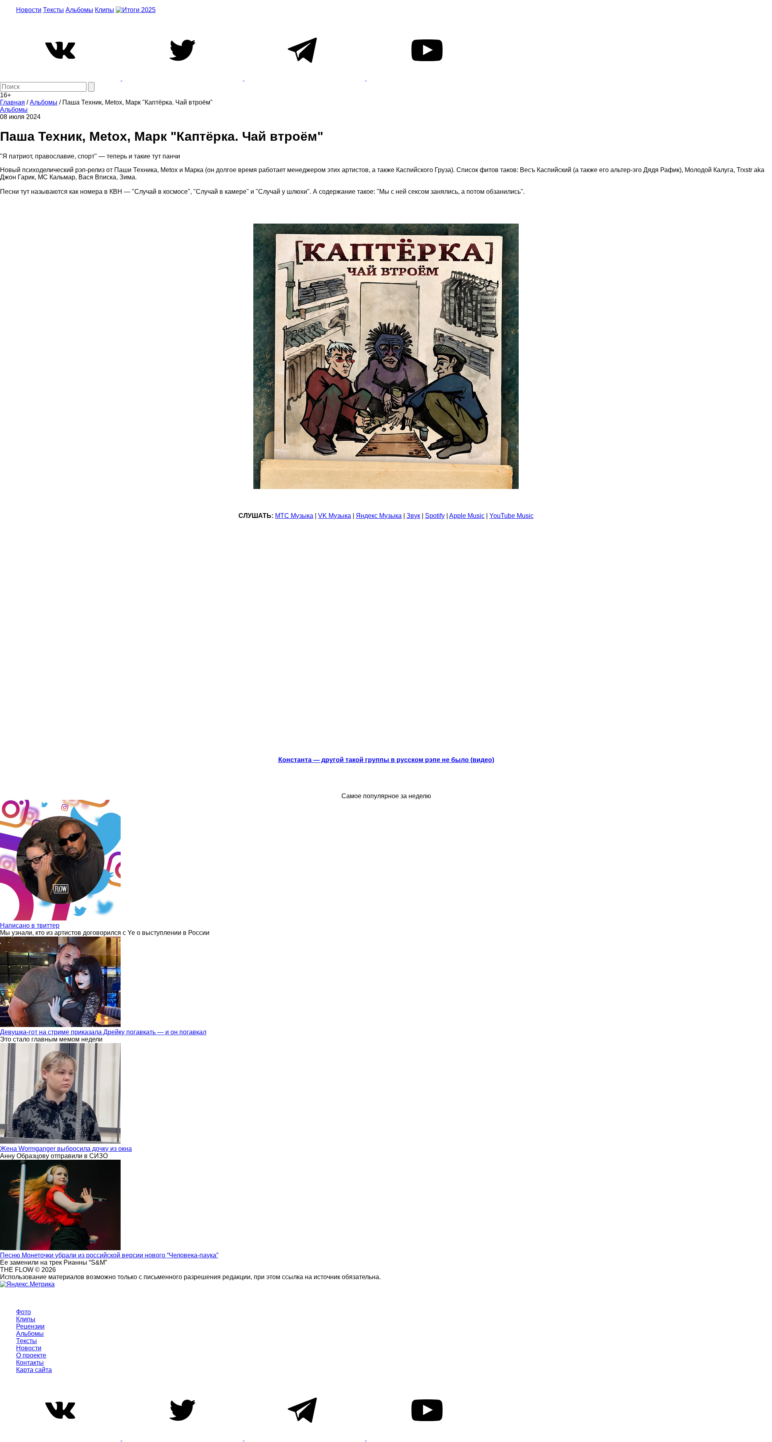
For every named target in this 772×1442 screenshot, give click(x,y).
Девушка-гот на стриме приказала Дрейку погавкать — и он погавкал (103, 1032)
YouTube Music (511, 515)
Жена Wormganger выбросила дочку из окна (66, 1148)
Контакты (30, 1362)
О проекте (31, 1355)
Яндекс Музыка (379, 515)
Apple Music (467, 515)
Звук (413, 515)
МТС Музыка (294, 515)
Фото (23, 1311)
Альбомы (79, 9)
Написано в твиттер (30, 925)
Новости (28, 9)
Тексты (53, 9)
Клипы (104, 9)
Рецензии (30, 1326)
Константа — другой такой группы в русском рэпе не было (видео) (386, 759)
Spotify (435, 515)
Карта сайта (34, 1369)
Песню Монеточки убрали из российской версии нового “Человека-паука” (109, 1255)
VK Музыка (334, 515)
